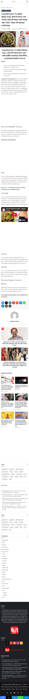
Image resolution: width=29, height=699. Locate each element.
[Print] (9, 306)
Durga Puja (4, 547)
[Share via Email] (6, 306)
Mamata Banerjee (5, 474)
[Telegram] (2, 306)
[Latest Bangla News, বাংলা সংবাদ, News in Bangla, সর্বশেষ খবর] (14, 1)
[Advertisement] (14, 111)
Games (5, 595)
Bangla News (5, 469)
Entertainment (5, 471)
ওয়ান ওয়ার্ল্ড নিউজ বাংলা (5, 476)
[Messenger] (20, 302)
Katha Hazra (6, 28)
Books (3, 542)
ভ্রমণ (25, 476)
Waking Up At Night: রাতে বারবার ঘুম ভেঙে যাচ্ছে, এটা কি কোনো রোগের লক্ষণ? (21, 386)
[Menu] (2, 2)
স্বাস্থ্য (10, 479)
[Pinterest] (13, 302)
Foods (11, 7)
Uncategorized (5, 588)
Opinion (4, 565)
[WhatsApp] (24, 302)
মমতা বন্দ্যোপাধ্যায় (4, 479)
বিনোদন (21, 476)
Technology (19, 474)
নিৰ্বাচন (3, 597)
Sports (3, 576)
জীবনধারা (11, 476)
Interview (4, 556)
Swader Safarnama (6, 579)
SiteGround (25, 686)
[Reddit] (17, 302)
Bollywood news (19, 469)
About (13, 689)
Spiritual (4, 574)
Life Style (4, 560)
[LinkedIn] (9, 302)
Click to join (19, 126)
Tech (3, 581)
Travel (25, 474)
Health (15, 471)
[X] (6, 302)
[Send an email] (9, 28)
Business (4, 544)
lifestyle (21, 471)
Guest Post (8, 689)
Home (4, 7)
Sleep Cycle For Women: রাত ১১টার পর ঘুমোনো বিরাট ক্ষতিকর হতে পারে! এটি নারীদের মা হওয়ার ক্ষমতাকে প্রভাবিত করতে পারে (7, 404)
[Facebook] (2, 302)
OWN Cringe (5, 567)
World (7, 7)
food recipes (5, 551)
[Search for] (27, 2)
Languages (4, 558)
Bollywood (12, 469)
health (8, 10)
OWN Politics (5, 570)
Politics (12, 474)
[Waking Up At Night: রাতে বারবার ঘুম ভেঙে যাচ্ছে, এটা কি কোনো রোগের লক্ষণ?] (21, 380)
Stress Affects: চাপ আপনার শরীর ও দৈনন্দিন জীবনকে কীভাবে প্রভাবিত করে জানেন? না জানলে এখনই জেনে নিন (7, 422)
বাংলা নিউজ (16, 476)
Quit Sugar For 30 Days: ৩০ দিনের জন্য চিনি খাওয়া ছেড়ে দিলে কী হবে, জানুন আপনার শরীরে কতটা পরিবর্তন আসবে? (7, 387)
